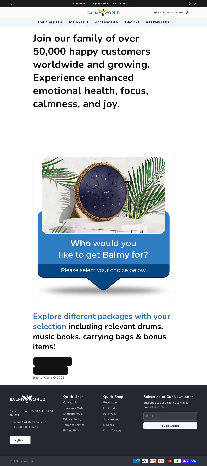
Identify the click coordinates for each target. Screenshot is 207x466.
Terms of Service (73, 425)
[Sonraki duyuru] (189, 3)
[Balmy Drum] (103, 13)
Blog (179, 12)
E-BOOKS (132, 22)
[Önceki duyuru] (11, 3)
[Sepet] (194, 12)
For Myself (110, 414)
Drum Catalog (112, 430)
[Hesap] (187, 12)
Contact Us (70, 402)
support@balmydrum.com (30, 422)
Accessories (110, 419)
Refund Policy (72, 430)
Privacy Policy (72, 419)
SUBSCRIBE (170, 426)
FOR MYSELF (78, 22)
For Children (111, 408)
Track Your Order (73, 408)
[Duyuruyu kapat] (195, 3)
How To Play (163, 12)
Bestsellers (157, 22)
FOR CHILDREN (50, 22)
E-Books (108, 425)
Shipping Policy (73, 414)
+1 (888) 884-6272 (26, 427)
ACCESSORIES (106, 22)
